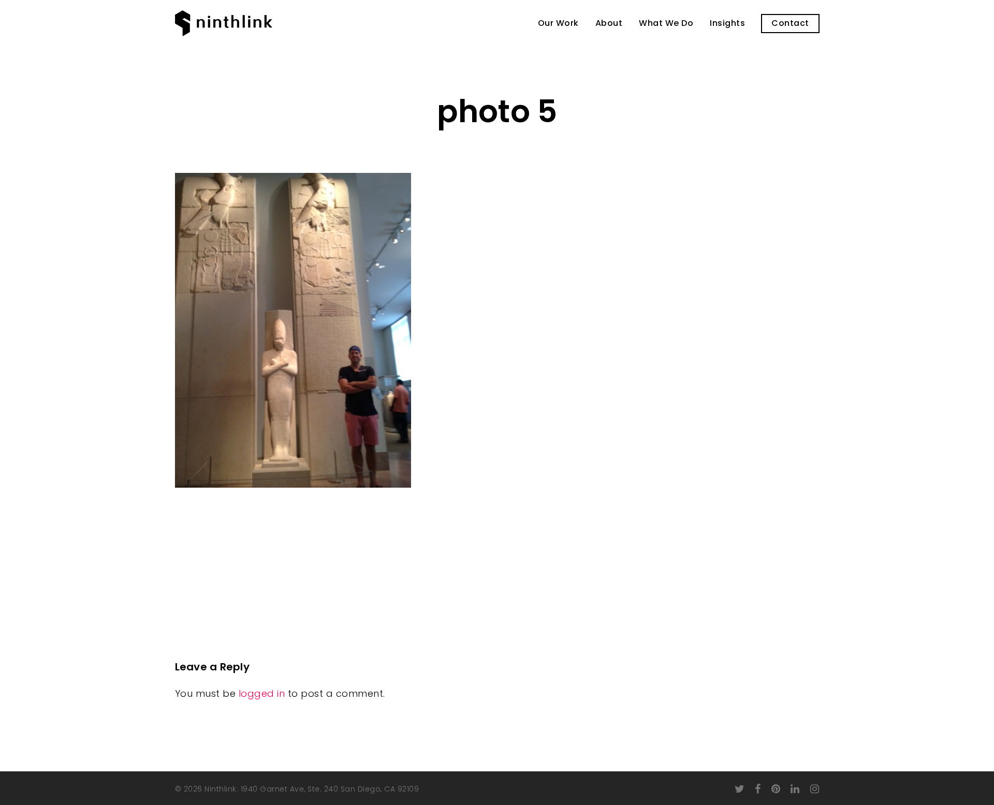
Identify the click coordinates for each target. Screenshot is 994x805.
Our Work (558, 23)
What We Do (666, 23)
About (609, 23)
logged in (262, 693)
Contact (790, 23)
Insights (727, 23)
